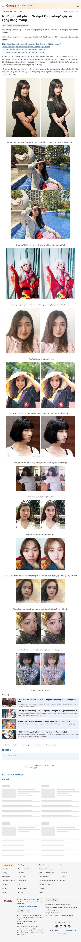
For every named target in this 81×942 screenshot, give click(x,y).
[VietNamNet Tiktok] (65, 927)
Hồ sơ (41, 892)
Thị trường (18, 11)
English (41, 888)
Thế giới (4, 892)
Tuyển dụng (62, 934)
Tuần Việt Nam (44, 865)
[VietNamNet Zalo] (69, 927)
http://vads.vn (55, 913)
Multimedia (64, 873)
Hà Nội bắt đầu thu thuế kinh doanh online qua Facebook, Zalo (24, 49)
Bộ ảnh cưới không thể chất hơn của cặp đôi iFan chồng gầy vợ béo (26, 47)
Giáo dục (5, 888)
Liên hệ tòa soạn (23, 911)
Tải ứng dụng (53, 931)
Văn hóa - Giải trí (23, 869)
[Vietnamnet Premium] (8, 866)
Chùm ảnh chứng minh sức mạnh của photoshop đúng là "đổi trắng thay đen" (31, 44)
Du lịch (20, 884)
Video (62, 869)
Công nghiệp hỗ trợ (45, 869)
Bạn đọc (20, 892)
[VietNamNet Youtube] (61, 927)
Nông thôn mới (44, 877)
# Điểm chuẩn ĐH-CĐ (25, 6)
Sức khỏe (21, 873)
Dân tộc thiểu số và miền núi (48, 880)
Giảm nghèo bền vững (46, 873)
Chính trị (5, 869)
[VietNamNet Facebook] (56, 927)
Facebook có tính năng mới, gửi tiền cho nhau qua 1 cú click (23, 52)
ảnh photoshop (51, 745)
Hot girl (16, 745)
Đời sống (21, 865)
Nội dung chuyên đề (45, 884)
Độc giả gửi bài (71, 931)
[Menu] (3, 6)
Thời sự (4, 873)
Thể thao (5, 884)
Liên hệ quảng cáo (52, 900)
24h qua (62, 880)
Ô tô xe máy (22, 880)
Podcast (62, 877)
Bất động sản (22, 888)
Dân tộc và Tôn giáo (8, 880)
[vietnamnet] (11, 6)
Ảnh (61, 865)
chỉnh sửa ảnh (37, 745)
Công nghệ (7, 11)
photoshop (25, 745)
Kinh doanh (6, 877)
